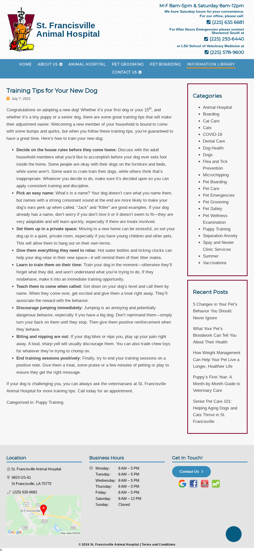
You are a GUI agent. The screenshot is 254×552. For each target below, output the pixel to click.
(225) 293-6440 (226, 39)
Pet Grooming (128, 64)
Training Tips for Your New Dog (51, 90)
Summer (211, 256)
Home (25, 64)
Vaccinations (214, 262)
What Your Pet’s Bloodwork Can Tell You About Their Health (214, 335)
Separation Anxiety (220, 235)
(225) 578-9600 (226, 52)
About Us (48, 64)
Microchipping (216, 175)
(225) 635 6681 (227, 22)
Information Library (211, 64)
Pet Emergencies (219, 195)
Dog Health (213, 148)
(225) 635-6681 (24, 492)
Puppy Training (49, 402)
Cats (207, 127)
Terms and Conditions (158, 544)
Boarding (211, 114)
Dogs (208, 154)
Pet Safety (212, 208)
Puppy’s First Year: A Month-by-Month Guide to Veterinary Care (216, 384)
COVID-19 (212, 134)
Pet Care (211, 188)
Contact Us (124, 72)
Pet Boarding (165, 64)
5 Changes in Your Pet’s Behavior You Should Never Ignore (215, 311)
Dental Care (214, 141)
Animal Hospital (87, 64)
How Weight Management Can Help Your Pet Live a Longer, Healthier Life (216, 359)
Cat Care (211, 121)
